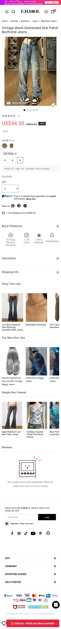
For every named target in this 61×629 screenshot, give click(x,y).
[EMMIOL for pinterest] (40, 533)
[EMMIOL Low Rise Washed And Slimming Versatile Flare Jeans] (12, 307)
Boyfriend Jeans (49, 21)
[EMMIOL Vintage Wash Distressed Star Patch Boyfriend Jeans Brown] (11, 147)
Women (14, 21)
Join (47, 517)
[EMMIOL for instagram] (19, 533)
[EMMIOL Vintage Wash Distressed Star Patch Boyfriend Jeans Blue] (4, 147)
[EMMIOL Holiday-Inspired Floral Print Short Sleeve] (37, 415)
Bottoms (25, 21)
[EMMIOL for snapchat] (48, 532)
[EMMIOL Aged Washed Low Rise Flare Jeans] (12, 415)
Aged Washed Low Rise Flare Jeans (11, 433)
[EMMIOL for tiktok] (25, 533)
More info (31, 198)
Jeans (35, 21)
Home (5, 21)
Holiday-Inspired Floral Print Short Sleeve (35, 434)
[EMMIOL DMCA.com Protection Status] (38, 608)
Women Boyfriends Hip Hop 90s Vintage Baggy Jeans (12, 381)
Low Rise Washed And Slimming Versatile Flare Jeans (12, 327)
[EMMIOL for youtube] (33, 533)
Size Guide (7, 176)
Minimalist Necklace (36, 324)
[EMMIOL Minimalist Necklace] (36, 307)
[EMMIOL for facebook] (12, 533)
